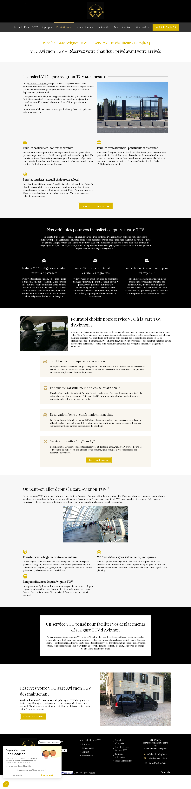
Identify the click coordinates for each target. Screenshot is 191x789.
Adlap (92, 772)
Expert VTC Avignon (37, 83)
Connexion (166, 772)
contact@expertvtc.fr (157, 758)
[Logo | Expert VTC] (95, 18)
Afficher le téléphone (157, 754)
